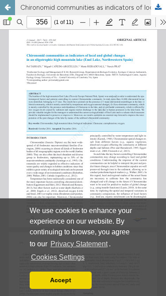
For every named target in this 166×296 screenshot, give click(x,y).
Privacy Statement (79, 244)
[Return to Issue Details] (7, 7)
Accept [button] (60, 280)
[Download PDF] (158, 7)
